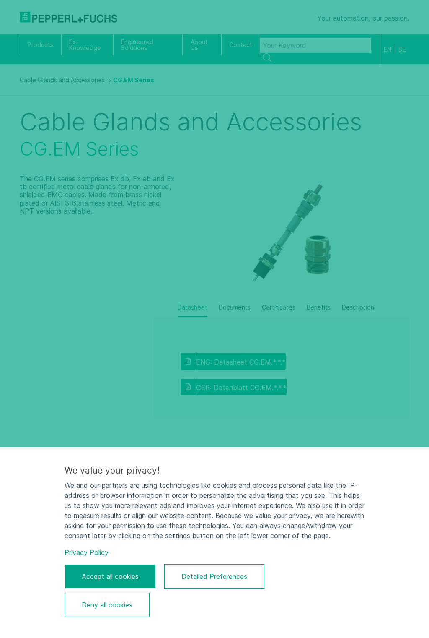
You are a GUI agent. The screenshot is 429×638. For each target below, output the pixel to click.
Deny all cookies (107, 605)
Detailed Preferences (214, 576)
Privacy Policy (87, 552)
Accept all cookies (110, 576)
